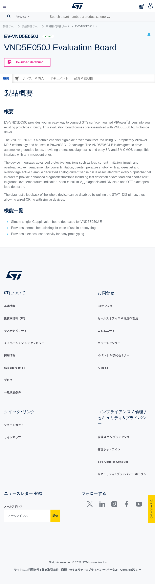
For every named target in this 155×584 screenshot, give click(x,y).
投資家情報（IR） (15, 318)
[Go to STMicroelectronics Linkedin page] (102, 505)
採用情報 (9, 355)
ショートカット (14, 424)
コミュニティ (106, 330)
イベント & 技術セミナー (114, 355)
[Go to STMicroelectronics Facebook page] (126, 505)
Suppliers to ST (14, 367)
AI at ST (103, 367)
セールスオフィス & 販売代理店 (118, 318)
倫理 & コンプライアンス (114, 437)
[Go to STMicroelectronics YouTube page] (138, 505)
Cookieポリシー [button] (130, 569)
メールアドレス (13, 506)
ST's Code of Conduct (113, 461)
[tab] (6, 78)
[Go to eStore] (142, 6)
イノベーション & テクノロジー (24, 343)
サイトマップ (12, 437)
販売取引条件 (50, 569)
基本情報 (9, 306)
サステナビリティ (15, 330)
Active (48, 36)
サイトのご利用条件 (27, 569)
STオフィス (105, 306)
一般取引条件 (12, 392)
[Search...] (9, 16)
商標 (64, 569)
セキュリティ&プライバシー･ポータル (122, 474)
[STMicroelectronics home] (77, 6)
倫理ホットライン (109, 449)
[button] (4, 6)
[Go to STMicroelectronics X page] (90, 505)
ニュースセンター (109, 343)
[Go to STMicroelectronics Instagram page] (114, 505)
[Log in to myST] (150, 6)
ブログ (8, 380)
